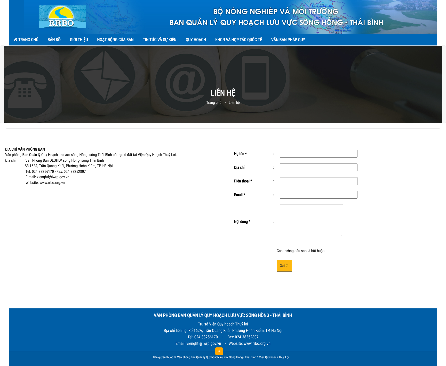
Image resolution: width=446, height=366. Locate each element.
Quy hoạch (196, 39)
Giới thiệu (79, 39)
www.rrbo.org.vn (52, 182)
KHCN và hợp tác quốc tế (238, 39)
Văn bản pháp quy (288, 39)
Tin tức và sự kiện (160, 39)
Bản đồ (54, 39)
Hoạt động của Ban (115, 39)
